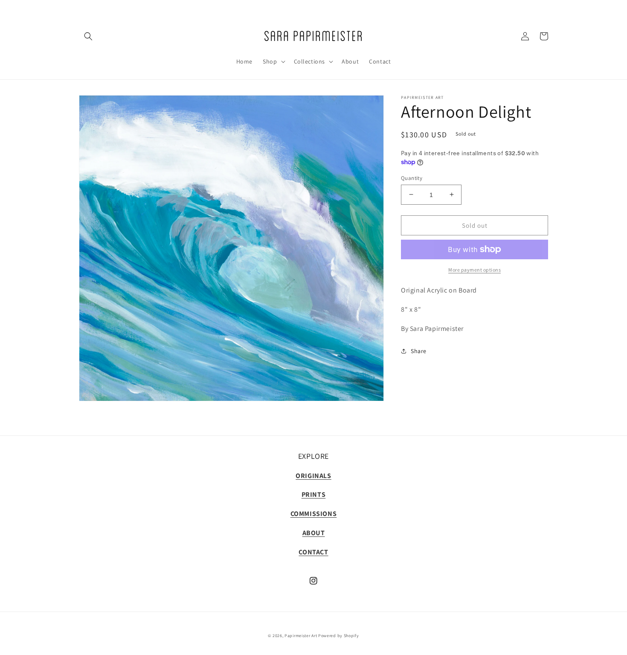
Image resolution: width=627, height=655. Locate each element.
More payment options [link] (474, 270)
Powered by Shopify (338, 635)
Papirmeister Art (300, 635)
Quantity (411, 177)
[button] (88, 36)
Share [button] (419, 350)
